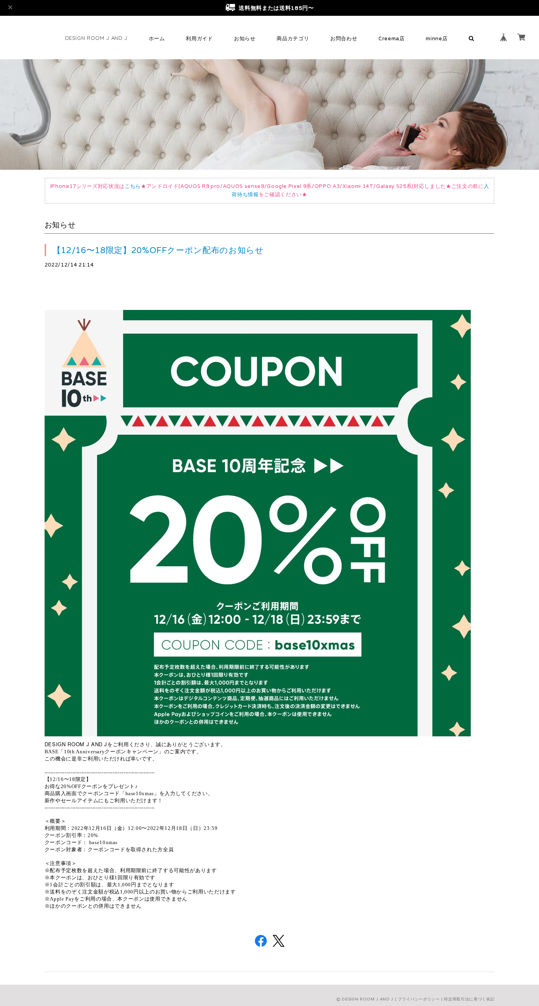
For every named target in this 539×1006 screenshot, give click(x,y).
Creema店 (391, 38)
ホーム (157, 38)
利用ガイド (199, 38)
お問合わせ (343, 38)
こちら (133, 186)
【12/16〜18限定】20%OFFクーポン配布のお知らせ (158, 250)
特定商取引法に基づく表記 (469, 999)
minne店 (436, 38)
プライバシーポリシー (419, 999)
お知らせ (245, 38)
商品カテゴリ (293, 38)
